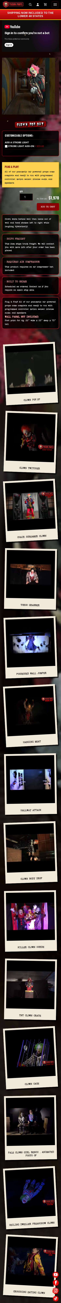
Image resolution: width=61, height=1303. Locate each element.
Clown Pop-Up (32, 399)
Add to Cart (48, 206)
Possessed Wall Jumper (31, 673)
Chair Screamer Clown (32, 537)
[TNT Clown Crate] (30, 986)
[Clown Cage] (30, 1054)
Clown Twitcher (29, 468)
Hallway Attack (31, 810)
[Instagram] (55, 1290)
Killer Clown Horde (31, 947)
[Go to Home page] (13, 4)
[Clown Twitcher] (30, 439)
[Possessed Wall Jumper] (30, 644)
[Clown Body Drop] (30, 849)
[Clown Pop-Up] (30, 370)
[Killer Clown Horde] (30, 917)
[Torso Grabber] (30, 575)
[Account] (38, 4)
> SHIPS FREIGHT (15, 238)
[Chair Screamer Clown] (30, 507)
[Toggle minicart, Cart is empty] (45, 4)
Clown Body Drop (31, 878)
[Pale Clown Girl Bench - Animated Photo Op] (30, 1122)
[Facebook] (55, 1282)
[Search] (30, 4)
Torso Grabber (30, 605)
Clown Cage (32, 1084)
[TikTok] (55, 1298)
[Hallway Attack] (30, 781)
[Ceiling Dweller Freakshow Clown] (30, 1194)
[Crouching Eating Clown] (31, 1263)
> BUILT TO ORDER (16, 281)
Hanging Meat (32, 742)
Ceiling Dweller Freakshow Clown (32, 1224)
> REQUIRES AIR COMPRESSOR (22, 261)
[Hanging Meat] (30, 712)
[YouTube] (55, 1274)
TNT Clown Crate (30, 1015)
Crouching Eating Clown (29, 1292)
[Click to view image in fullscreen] (30, 86)
